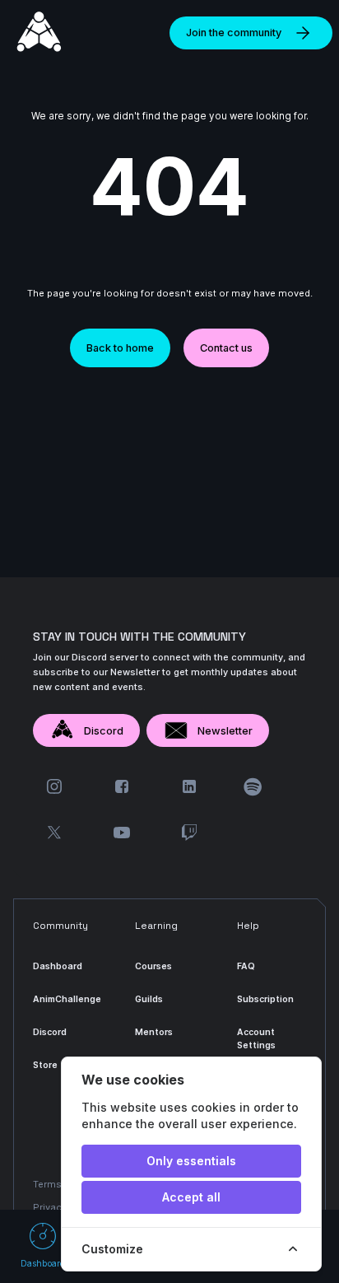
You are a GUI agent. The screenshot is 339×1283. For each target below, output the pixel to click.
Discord (103, 731)
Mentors (154, 1032)
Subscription (265, 999)
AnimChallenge (67, 999)
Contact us (226, 348)
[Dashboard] (39, 33)
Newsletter (225, 731)
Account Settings (256, 1039)
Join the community (233, 32)
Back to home (120, 348)
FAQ (246, 966)
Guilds (149, 999)
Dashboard (57, 966)
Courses (153, 966)
